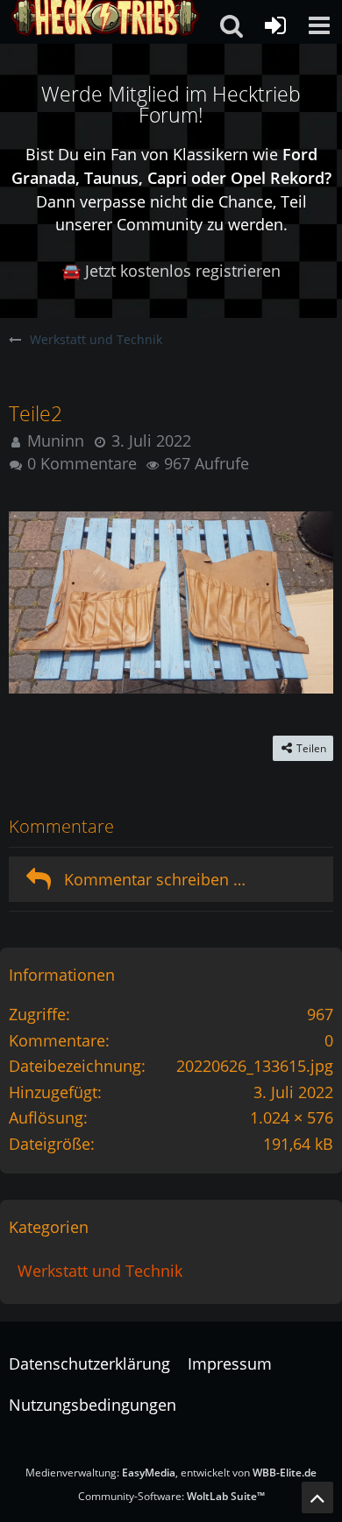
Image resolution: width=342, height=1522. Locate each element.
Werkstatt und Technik (100, 1270)
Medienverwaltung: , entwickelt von (171, 1472)
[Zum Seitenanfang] (317, 1497)
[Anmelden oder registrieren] (275, 25)
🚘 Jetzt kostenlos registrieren (171, 270)
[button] (319, 25)
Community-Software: (171, 1496)
